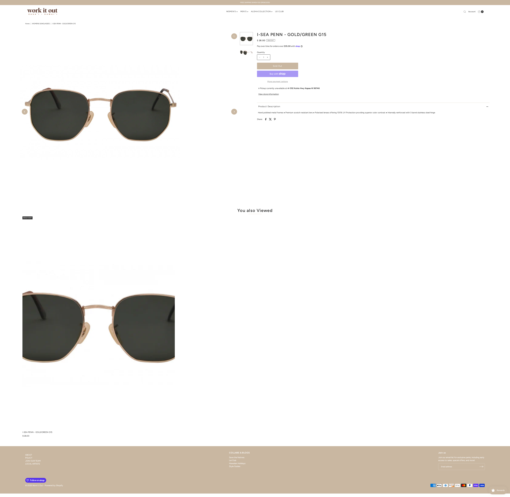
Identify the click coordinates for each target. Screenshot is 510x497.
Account (471, 11)
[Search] (464, 11)
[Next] (234, 112)
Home (27, 24)
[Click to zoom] (234, 36)
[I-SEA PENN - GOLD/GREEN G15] (98, 323)
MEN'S (243, 11)
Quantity (261, 52)
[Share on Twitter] (270, 119)
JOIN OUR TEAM (33, 461)
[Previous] (25, 112)
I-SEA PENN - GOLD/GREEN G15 (37, 432)
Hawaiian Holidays (237, 463)
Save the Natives (236, 457)
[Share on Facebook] (266, 119)
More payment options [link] (277, 81)
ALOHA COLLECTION (261, 11)
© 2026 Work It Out (34, 485)
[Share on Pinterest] (275, 119)
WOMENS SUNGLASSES (41, 24)
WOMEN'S (231, 11)
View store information (268, 94)
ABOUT (28, 455)
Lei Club (232, 460)
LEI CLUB (279, 11)
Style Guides (234, 466)
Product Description (269, 106)
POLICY (28, 458)
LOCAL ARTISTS (32, 464)
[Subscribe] (481, 466)
